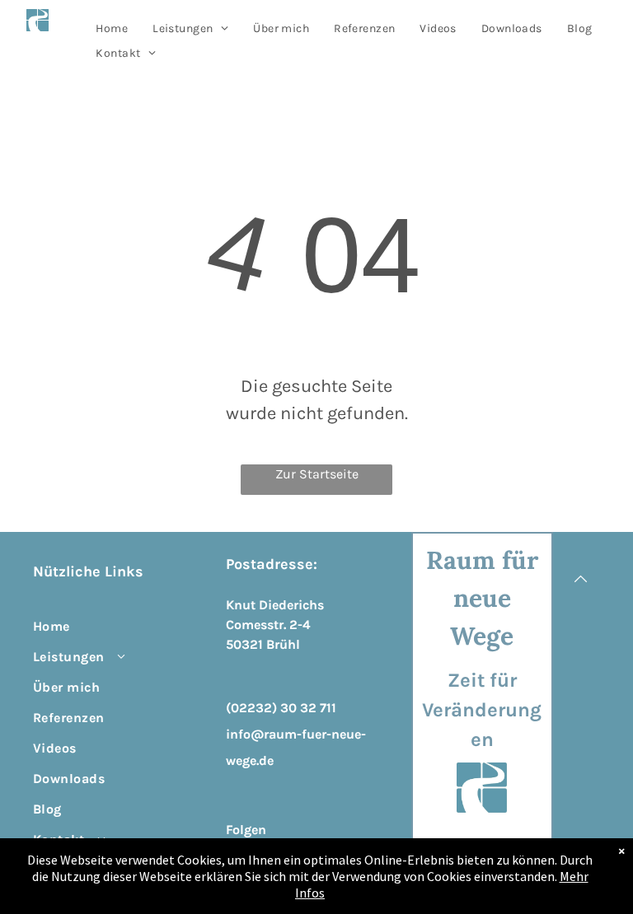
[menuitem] (111, 28)
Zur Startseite (317, 474)
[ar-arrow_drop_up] (581, 611)
